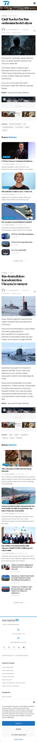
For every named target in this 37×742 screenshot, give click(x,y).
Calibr (16, 435)
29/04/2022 (25, 290)
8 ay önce (19, 194)
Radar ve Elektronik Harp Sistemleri (13, 683)
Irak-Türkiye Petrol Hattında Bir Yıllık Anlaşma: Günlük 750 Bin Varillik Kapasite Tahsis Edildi (17, 548)
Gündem (11, 273)
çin (24, 124)
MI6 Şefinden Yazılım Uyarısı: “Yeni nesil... (17, 192)
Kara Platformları (7, 670)
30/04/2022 (25, 29)
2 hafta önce (20, 474)
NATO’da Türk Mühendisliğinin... (23, 234)
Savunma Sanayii (8, 218)
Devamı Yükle (18, 261)
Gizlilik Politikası (18, 739)
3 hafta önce (20, 553)
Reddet (18, 729)
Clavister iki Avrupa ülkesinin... (22, 242)
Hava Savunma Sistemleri (10, 686)
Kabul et (19, 723)
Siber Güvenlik (13, 16)
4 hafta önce (16, 595)
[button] (34, 702)
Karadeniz (24, 435)
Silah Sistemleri (7, 680)
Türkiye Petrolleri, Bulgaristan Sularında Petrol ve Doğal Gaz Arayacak (22, 567)
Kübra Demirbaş (10, 164)
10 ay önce (20, 225)
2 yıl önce (15, 245)
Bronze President (15, 124)
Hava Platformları (8, 667)
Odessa (5, 438)
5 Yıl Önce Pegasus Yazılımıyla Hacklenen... (18, 161)
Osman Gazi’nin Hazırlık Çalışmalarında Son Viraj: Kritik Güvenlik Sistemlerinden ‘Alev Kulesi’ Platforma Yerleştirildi (18, 508)
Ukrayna (19, 438)
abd (10, 435)
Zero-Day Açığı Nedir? (19, 250)
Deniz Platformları (8, 673)
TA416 (5, 130)
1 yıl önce (15, 237)
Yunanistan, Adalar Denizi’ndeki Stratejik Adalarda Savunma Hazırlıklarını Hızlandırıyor (22, 578)
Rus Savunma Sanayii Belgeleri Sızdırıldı (17, 222)
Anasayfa (4, 16)
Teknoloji (6, 157)
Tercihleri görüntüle (18, 735)
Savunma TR (14, 29)
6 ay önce (19, 164)
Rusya (27, 127)
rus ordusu (19, 127)
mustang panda (8, 127)
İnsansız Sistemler (8, 677)
